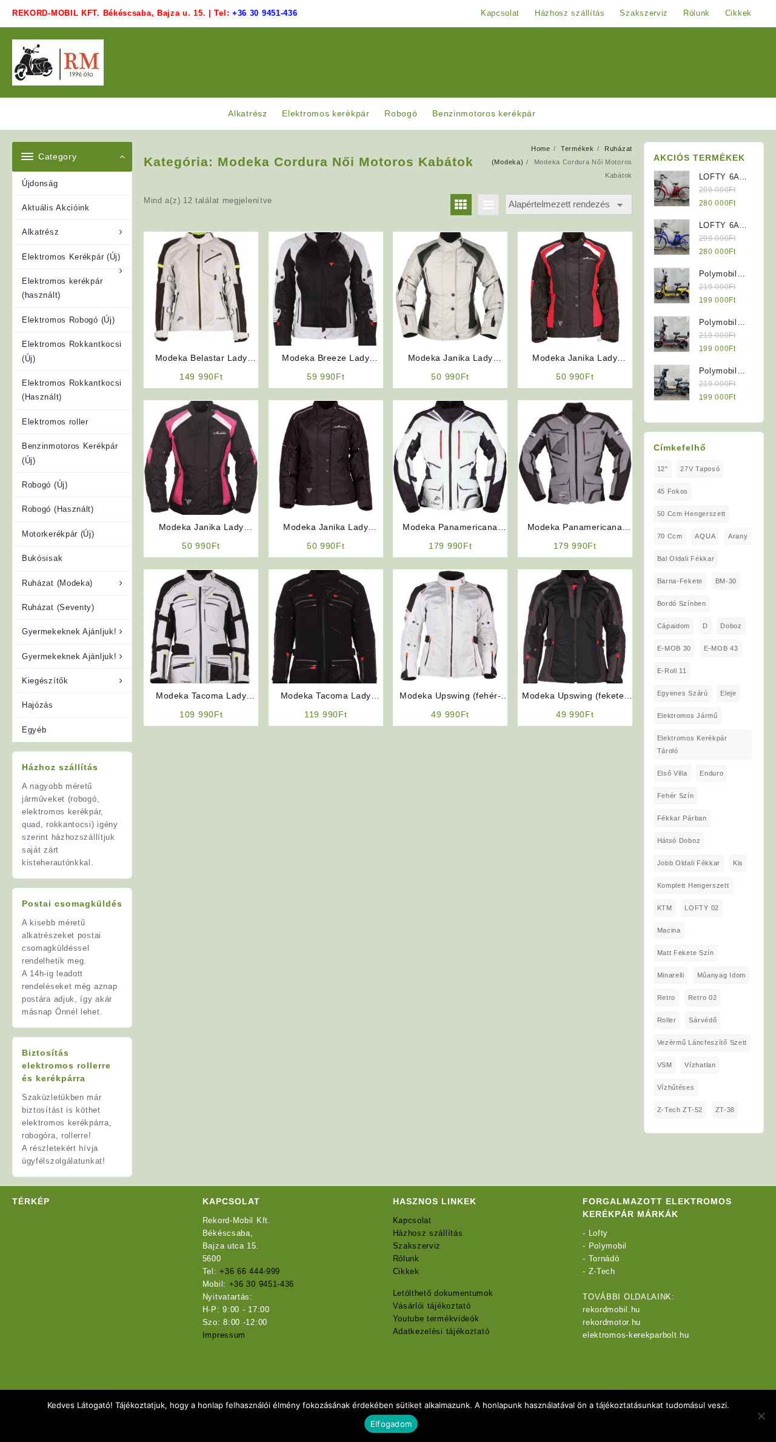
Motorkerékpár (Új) (58, 533)
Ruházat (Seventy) (58, 607)
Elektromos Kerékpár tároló (692, 744)
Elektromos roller (55, 421)
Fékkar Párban (682, 818)
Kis (738, 863)
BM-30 (726, 581)
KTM (664, 907)
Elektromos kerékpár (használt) (62, 288)
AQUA (705, 536)
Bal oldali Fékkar (686, 558)
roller (667, 1020)
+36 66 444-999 (249, 1271)
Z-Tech (602, 1271)
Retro (666, 997)
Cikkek (406, 1271)
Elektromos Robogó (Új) (68, 319)
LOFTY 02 (701, 907)
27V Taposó (700, 468)
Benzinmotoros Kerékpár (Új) (70, 452)
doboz (731, 625)
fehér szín (675, 795)
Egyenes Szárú (682, 693)
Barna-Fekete (680, 581)
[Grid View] (461, 204)
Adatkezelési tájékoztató (441, 1331)
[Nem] (761, 1416)
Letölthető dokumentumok (443, 1293)
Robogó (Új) (45, 484)
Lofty (599, 1233)
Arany (738, 536)
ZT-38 (725, 1109)
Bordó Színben (681, 603)
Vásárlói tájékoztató (432, 1305)
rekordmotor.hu (612, 1322)
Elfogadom (391, 1424)
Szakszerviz (417, 1245)
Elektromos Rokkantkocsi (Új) (72, 351)
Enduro (711, 773)
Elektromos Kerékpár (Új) (71, 256)
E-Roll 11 (672, 670)
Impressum (224, 1335)
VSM (664, 1064)
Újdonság (40, 183)
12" (662, 468)
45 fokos (673, 491)
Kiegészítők (45, 680)
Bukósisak (42, 558)
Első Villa (672, 773)
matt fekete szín (685, 952)
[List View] (488, 204)
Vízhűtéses (676, 1087)
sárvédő (703, 1020)
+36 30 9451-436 (265, 13)
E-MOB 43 (721, 648)
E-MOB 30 (674, 648)
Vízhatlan (699, 1064)
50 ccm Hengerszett (691, 513)
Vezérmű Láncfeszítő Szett (702, 1042)
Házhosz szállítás (428, 1233)
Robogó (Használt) (58, 509)
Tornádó (604, 1258)
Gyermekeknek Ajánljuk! (69, 631)
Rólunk (406, 1258)
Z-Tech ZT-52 (680, 1109)
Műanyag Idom (721, 975)
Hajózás (37, 704)
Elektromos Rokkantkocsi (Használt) (72, 389)
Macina (669, 930)
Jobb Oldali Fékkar (689, 863)
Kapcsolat (412, 1220)
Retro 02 (702, 997)
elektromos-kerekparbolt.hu (636, 1335)
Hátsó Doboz (679, 840)
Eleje (728, 693)
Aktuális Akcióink (56, 207)
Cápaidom (674, 625)
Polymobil (608, 1245)
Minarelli (670, 975)
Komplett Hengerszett (693, 885)
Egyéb (34, 729)
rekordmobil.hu (611, 1309)
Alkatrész (40, 231)
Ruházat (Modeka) (57, 583)
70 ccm (670, 536)
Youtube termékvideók (436, 1318)
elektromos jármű (687, 715)
